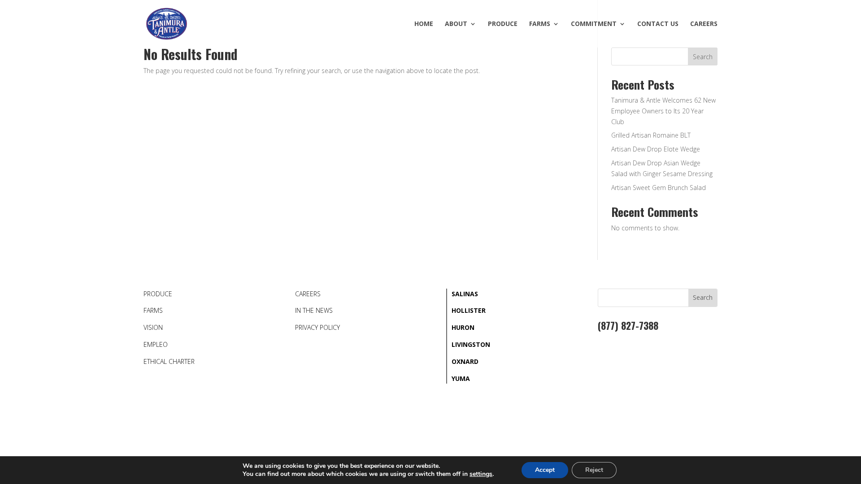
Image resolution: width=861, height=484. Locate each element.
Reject (594, 470)
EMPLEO (156, 344)
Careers (704, 24)
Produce (502, 24)
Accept (545, 470)
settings (481, 474)
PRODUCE (158, 294)
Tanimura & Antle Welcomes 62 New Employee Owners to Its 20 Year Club (663, 111)
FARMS (153, 310)
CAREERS (308, 294)
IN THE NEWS (314, 310)
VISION (153, 327)
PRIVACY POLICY (317, 327)
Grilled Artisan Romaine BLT (651, 135)
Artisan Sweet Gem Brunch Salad (658, 187)
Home (423, 24)
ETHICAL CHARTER (169, 361)
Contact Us (657, 24)
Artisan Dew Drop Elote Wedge (655, 149)
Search (703, 56)
